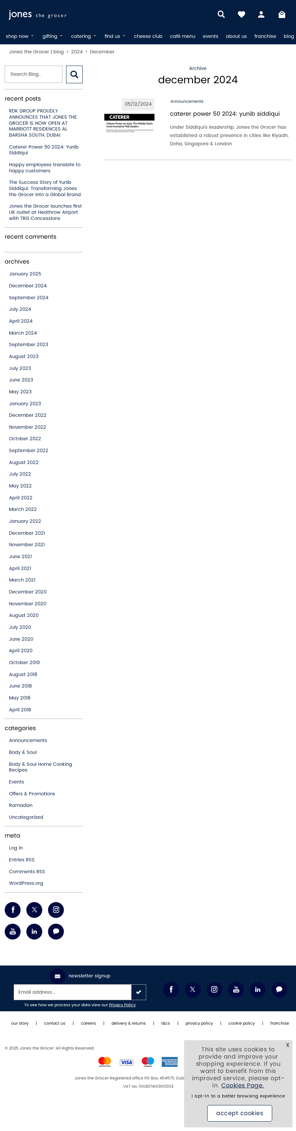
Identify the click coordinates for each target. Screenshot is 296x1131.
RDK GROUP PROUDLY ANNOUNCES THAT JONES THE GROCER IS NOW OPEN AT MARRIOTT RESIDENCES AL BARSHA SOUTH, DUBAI (43, 123)
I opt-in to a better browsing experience (238, 1096)
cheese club (148, 36)
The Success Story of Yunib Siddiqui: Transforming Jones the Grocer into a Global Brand (45, 188)
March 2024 (23, 333)
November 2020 (27, 604)
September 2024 (28, 298)
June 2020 (21, 639)
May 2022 (20, 486)
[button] (74, 75)
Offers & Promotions (32, 794)
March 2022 (23, 509)
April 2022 (20, 498)
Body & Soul (22, 752)
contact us (54, 1023)
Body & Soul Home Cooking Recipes (40, 767)
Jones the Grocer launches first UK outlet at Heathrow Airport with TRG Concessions (45, 212)
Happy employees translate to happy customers (44, 168)
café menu (182, 36)
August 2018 (23, 675)
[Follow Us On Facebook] (13, 910)
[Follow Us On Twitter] (34, 910)
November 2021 (27, 545)
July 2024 (20, 309)
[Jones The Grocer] (55, 14)
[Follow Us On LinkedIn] (34, 932)
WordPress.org (26, 883)
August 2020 (24, 615)
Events (16, 782)
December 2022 (28, 415)
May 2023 (20, 392)
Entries (22, 860)
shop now (18, 36)
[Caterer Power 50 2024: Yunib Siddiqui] (129, 123)
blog (289, 36)
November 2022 (27, 427)
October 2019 (24, 663)
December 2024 (28, 286)
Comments (27, 872)
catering (81, 36)
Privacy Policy (122, 1005)
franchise (265, 36)
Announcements (28, 741)
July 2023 (20, 368)
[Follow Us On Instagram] (56, 910)
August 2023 (24, 357)
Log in (16, 848)
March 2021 (22, 580)
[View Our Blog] (56, 932)
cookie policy (241, 1023)
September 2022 (28, 451)
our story (20, 1023)
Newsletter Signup (89, 976)
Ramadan (20, 805)
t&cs (165, 1023)
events (210, 36)
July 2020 (20, 627)
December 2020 (28, 592)
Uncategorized (26, 817)
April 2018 (20, 710)
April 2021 (20, 569)
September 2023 (28, 345)
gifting (51, 36)
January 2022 (25, 521)
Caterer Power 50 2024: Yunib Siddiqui (44, 150)
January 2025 (25, 274)
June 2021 (20, 557)
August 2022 (24, 463)
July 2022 (20, 474)
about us (236, 36)
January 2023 (25, 404)
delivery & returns (129, 1023)
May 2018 (19, 698)
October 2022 (25, 439)
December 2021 (27, 533)
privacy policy (199, 1023)
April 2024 (20, 321)
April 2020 (20, 651)
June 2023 (21, 380)
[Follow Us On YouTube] (13, 932)
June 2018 (20, 686)
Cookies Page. (242, 1085)
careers (88, 1023)
